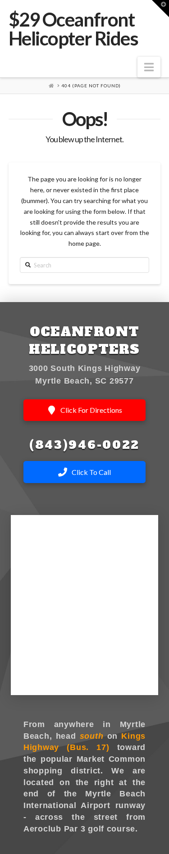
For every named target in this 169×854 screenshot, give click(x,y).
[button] (148, 67)
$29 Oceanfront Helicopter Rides (73, 29)
